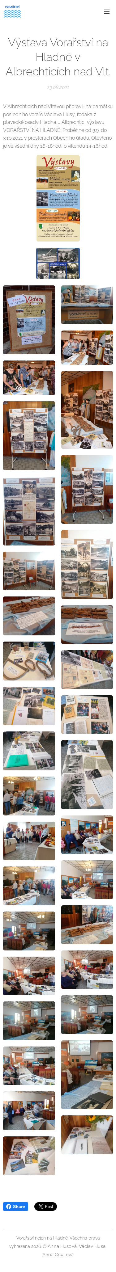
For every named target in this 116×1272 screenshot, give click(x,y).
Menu (107, 11)
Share (19, 1206)
